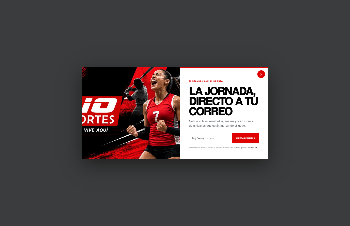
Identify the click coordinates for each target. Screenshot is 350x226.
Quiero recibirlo (245, 138)
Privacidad (252, 147)
